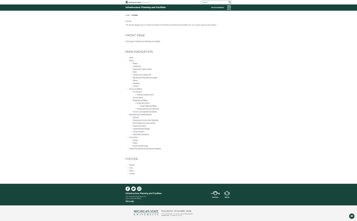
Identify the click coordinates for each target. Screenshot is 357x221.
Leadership (137, 66)
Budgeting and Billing (140, 100)
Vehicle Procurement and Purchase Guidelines (145, 148)
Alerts (131, 170)
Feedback (136, 83)
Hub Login (130, 201)
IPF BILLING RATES (143, 103)
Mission (135, 63)
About (131, 60)
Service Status (138, 97)
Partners (136, 117)
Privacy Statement (167, 211)
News (135, 72)
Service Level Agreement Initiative (145, 111)
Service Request (217, 7)
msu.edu (177, 213)
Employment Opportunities (142, 69)
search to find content (208, 25)
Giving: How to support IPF (142, 75)
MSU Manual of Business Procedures (145, 77)
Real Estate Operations (141, 134)
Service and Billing (135, 89)
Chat (131, 168)
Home (128, 15)
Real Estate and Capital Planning (140, 114)
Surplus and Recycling (140, 146)
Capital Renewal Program (141, 128)
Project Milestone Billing (148, 106)
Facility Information (139, 126)
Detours (132, 165)
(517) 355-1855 (168, 213)
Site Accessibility (179, 211)
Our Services (137, 92)
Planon (135, 80)
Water (135, 143)
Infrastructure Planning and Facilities (146, 7)
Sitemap (188, 211)
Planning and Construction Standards (146, 120)
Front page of (143, 41)
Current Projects (138, 131)
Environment (133, 137)
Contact (136, 86)
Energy (135, 140)
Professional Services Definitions (148, 109)
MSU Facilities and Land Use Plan (144, 123)
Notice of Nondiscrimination (186, 213)
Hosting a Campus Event (145, 94)
